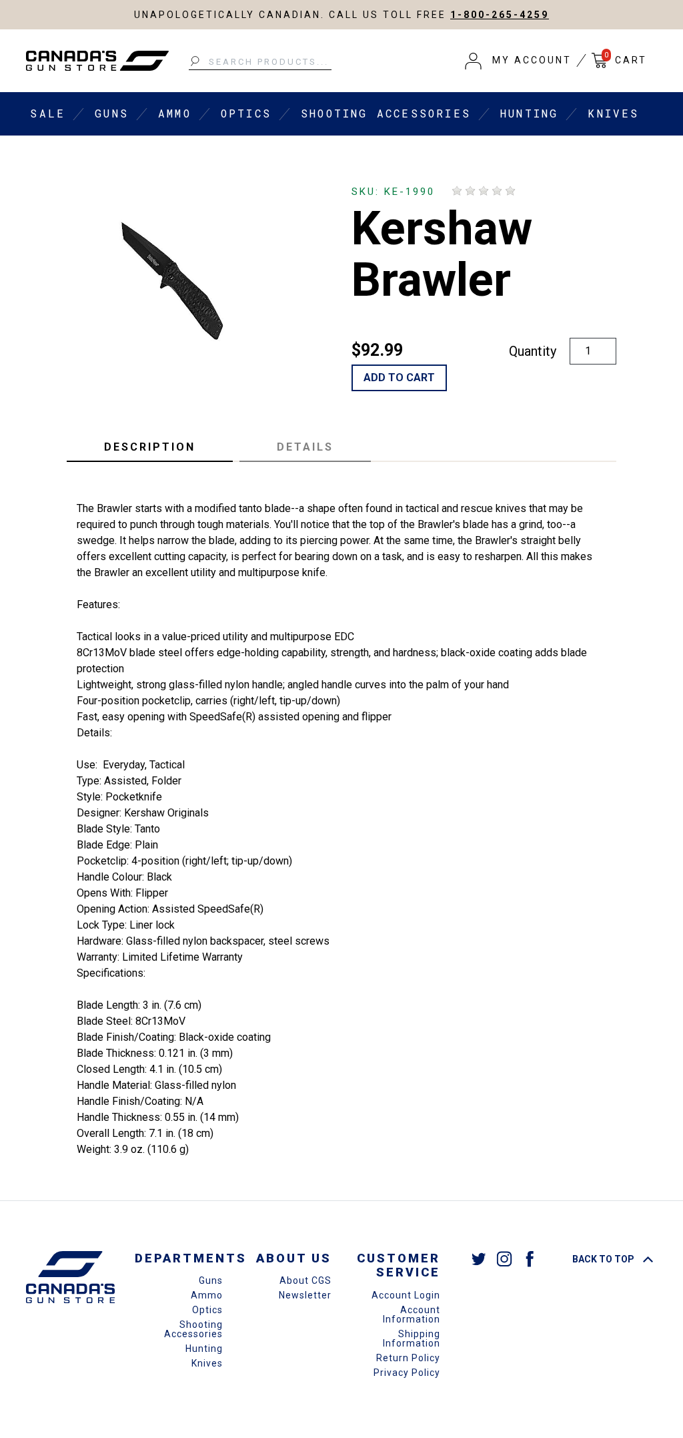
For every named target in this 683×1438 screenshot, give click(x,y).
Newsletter (305, 1295)
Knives (613, 113)
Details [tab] (305, 447)
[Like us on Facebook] (530, 1258)
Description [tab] (149, 447)
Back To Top (604, 1259)
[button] (518, 60)
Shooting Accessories (386, 113)
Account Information (411, 1314)
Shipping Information (411, 1339)
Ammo (174, 113)
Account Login (406, 1295)
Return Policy (408, 1358)
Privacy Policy (407, 1372)
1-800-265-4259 (499, 14)
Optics (246, 113)
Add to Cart (399, 377)
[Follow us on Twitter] (479, 1258)
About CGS (305, 1280)
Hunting (529, 113)
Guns (112, 113)
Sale (47, 113)
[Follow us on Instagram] (504, 1258)
